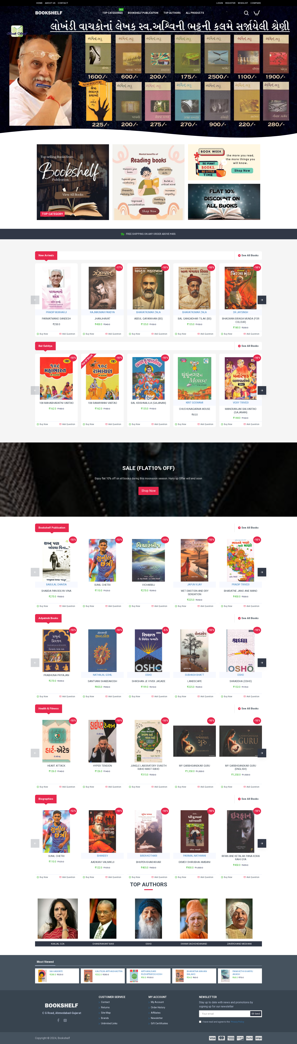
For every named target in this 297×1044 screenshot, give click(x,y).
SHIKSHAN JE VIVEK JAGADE (148, 681)
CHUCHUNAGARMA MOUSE (194, 409)
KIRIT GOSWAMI (194, 402)
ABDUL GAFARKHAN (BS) (148, 318)
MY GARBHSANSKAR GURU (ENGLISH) (240, 767)
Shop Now (148, 491)
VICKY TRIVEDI (241, 402)
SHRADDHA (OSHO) (241, 681)
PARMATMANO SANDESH (56, 318)
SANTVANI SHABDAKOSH (102, 681)
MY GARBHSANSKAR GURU (194, 765)
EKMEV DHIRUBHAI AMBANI (194, 862)
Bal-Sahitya (45, 345)
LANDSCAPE (195, 681)
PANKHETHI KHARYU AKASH (243, 972)
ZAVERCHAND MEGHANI (239, 943)
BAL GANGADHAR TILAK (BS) (194, 318)
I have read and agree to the (223, 1021)
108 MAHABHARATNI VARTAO (56, 403)
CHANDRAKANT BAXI (103, 943)
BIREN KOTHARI (148, 855)
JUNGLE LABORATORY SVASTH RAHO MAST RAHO (149, 767)
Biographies (45, 798)
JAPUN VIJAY (194, 584)
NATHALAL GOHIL (102, 674)
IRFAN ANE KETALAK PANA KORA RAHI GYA (241, 858)
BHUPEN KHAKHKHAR (148, 862)
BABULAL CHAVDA (56, 584)
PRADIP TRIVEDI (240, 584)
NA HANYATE (56, 971)
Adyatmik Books (48, 618)
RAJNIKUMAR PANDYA (102, 312)
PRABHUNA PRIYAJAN (56, 675)
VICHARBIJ (148, 584)
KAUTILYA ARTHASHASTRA (109, 971)
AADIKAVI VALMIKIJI (102, 862)
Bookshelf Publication (51, 527)
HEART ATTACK (56, 765)
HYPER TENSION (102, 765)
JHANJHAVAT (102, 318)
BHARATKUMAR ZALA (148, 312)
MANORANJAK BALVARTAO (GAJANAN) (240, 410)
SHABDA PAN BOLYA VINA (56, 590)
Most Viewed (45, 961)
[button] (35, 300)
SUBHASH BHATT (194, 674)
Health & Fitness (48, 708)
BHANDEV (102, 855)
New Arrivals (46, 255)
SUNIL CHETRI (102, 584)
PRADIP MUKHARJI (56, 312)
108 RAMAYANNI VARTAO (102, 403)
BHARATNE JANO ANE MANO (240, 590)
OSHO (148, 674)
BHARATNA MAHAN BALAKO (197, 972)
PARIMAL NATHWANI (194, 855)
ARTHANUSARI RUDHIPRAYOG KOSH (151, 972)
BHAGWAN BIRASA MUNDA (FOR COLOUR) (240, 320)
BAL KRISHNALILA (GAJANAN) (148, 403)
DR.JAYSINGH (240, 312)
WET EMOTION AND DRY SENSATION (194, 592)
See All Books (249, 255)
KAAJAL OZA (57, 943)
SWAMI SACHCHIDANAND (194, 943)
